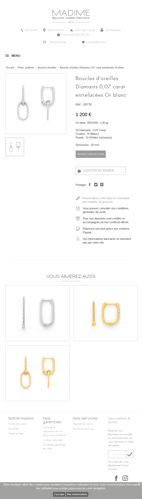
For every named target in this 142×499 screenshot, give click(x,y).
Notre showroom (17, 423)
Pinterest (101, 187)
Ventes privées (15, 433)
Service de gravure (83, 428)
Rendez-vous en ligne (90, 154)
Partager (88, 187)
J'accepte (59, 494)
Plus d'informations (77, 494)
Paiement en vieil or (83, 423)
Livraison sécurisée (52, 440)
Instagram (125, 478)
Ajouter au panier (98, 170)
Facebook (116, 478)
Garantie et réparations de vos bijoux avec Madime (54, 431)
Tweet (94, 187)
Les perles (13, 428)
